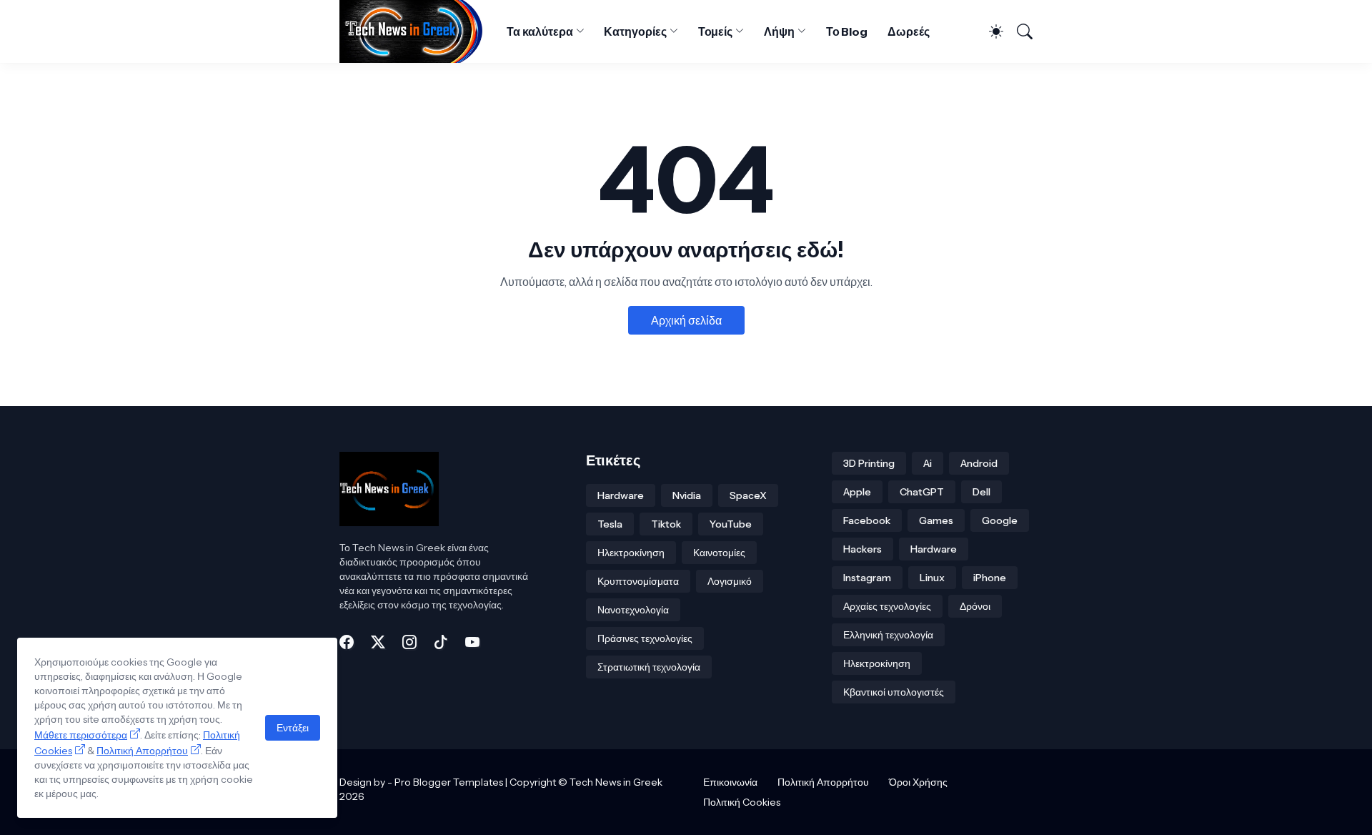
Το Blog (847, 31)
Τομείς (715, 31)
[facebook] (346, 642)
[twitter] (378, 642)
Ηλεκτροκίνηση (631, 552)
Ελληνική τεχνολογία (888, 634)
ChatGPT (922, 491)
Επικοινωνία (730, 782)
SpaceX (748, 495)
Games (936, 520)
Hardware (620, 495)
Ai (927, 463)
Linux (932, 577)
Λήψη (779, 31)
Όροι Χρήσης (918, 782)
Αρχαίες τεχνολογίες (887, 606)
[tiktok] (441, 642)
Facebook (866, 520)
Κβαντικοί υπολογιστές (893, 692)
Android (979, 463)
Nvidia (686, 495)
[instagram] (409, 642)
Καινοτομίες (719, 552)
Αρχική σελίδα (686, 320)
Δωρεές (909, 31)
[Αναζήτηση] (1019, 31)
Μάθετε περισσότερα (80, 734)
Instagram (867, 577)
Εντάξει (293, 727)
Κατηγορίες (635, 31)
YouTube (731, 524)
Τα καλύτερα (539, 31)
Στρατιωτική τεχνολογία (648, 667)
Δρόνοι (975, 606)
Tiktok (666, 524)
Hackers (862, 549)
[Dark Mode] (990, 31)
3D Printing (869, 463)
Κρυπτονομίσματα (638, 581)
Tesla (609, 524)
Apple (857, 491)
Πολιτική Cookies (741, 802)
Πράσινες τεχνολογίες (644, 638)
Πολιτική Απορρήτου (823, 782)
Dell (981, 491)
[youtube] (472, 642)
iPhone (989, 577)
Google (1000, 520)
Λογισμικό (729, 581)
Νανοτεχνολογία (633, 609)
